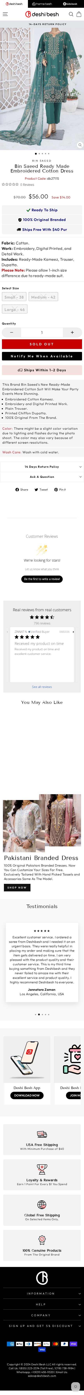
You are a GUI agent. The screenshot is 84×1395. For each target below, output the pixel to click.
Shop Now (17, 887)
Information (41, 1293)
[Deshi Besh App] (26, 1059)
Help (41, 1304)
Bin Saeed (42, 160)
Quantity (9, 323)
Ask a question (42, 477)
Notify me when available (42, 356)
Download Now (27, 1095)
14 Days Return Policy (42, 466)
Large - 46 (14, 309)
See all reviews (42, 687)
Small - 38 (14, 297)
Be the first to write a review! (42, 579)
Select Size (10, 288)
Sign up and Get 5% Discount (41, 1326)
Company (41, 1315)
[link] (42, 676)
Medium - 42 (43, 297)
